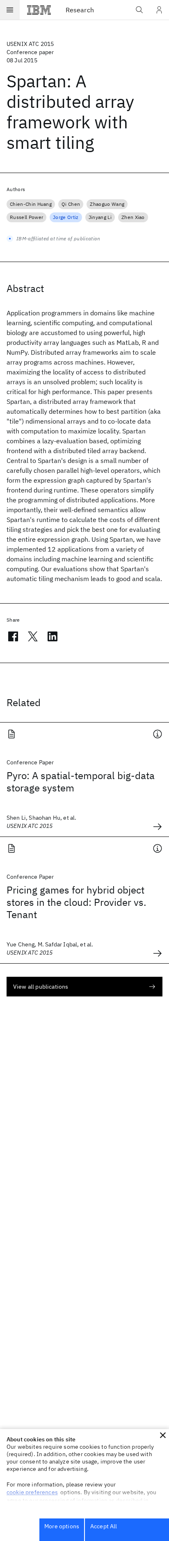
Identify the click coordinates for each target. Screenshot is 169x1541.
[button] (163, 1435)
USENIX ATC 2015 (30, 44)
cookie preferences (32, 1492)
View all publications (40, 986)
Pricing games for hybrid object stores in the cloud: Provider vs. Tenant (76, 902)
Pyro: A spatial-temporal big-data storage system (81, 781)
